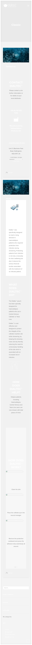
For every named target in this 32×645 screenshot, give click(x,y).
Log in (7, 629)
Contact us (10, 66)
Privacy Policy (18, 159)
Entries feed (8, 632)
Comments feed (10, 634)
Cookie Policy (16, 161)
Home (8, 198)
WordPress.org (9, 637)
